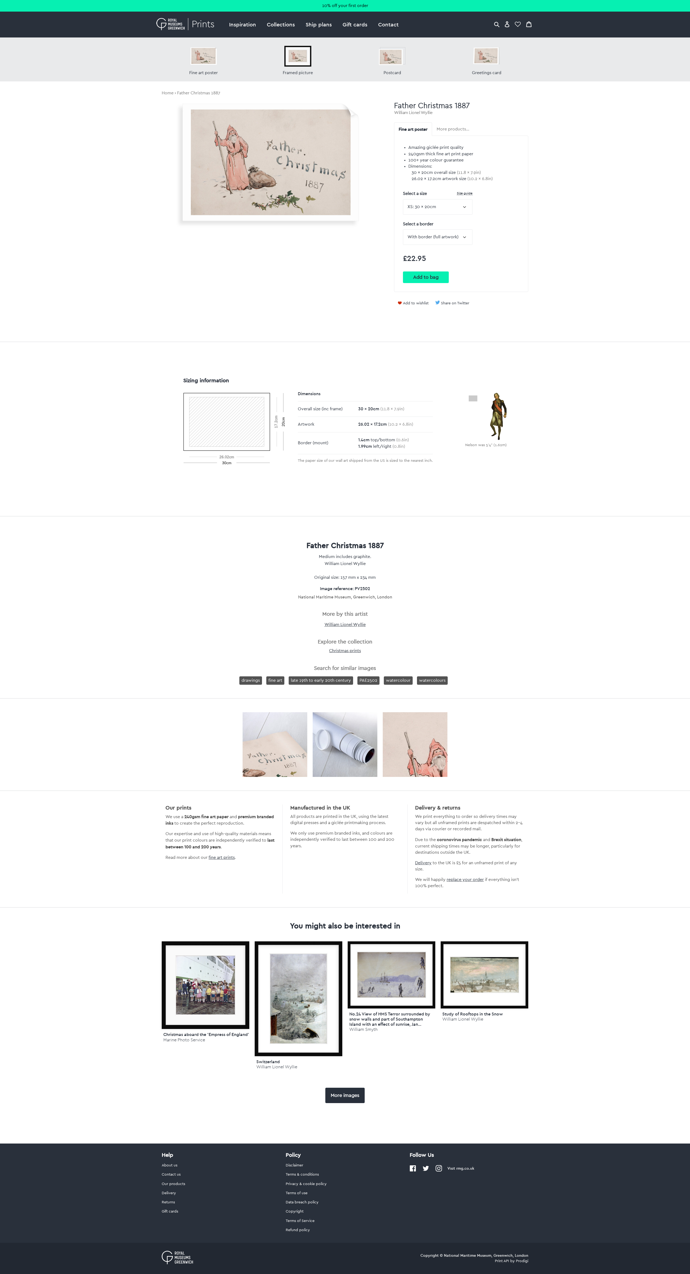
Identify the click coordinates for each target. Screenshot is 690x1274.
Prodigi (522, 1261)
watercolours (432, 680)
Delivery (423, 863)
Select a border (418, 224)
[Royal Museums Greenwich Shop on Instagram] (439, 1170)
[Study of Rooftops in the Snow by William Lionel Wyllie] (484, 974)
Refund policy (298, 1230)
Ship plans (319, 24)
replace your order (465, 879)
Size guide (464, 193)
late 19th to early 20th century (321, 680)
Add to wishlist (416, 303)
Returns (168, 1202)
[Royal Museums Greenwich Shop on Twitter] (426, 1170)
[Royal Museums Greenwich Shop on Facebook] (413, 1170)
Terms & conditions (302, 1174)
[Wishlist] (518, 24)
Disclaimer (294, 1165)
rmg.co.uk (465, 1168)
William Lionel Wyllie (413, 113)
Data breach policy (302, 1202)
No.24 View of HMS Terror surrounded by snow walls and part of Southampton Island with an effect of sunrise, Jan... (389, 1019)
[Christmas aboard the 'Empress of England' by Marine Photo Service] (205, 985)
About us (169, 1165)
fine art (275, 680)
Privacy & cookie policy (306, 1184)
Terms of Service (300, 1221)
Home (168, 93)
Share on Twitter (455, 303)
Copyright (294, 1211)
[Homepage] (186, 24)
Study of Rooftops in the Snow (472, 1014)
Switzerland (268, 1061)
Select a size (437, 193)
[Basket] (529, 24)
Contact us (171, 1174)
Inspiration (242, 24)
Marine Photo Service (184, 1039)
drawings (251, 680)
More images (345, 1095)
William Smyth (363, 1029)
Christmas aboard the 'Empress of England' (206, 1034)
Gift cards (355, 24)
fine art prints (222, 857)
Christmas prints (345, 651)
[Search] (497, 24)
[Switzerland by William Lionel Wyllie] (298, 998)
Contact (388, 24)
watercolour (398, 680)
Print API (502, 1261)
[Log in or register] (507, 24)
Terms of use (297, 1193)
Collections (281, 24)
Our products (173, 1184)
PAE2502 (368, 680)
